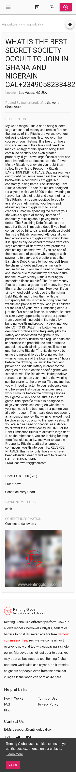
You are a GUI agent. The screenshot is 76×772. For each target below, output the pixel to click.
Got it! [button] (13, 764)
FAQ (7, 704)
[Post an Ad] (66, 7)
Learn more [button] (14, 754)
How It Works (13, 698)
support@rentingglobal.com (34, 729)
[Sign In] (51, 7)
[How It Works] (37, 7)
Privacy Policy (48, 704)
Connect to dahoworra (20, 524)
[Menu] (8, 7)
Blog (7, 710)
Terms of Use (47, 698)
